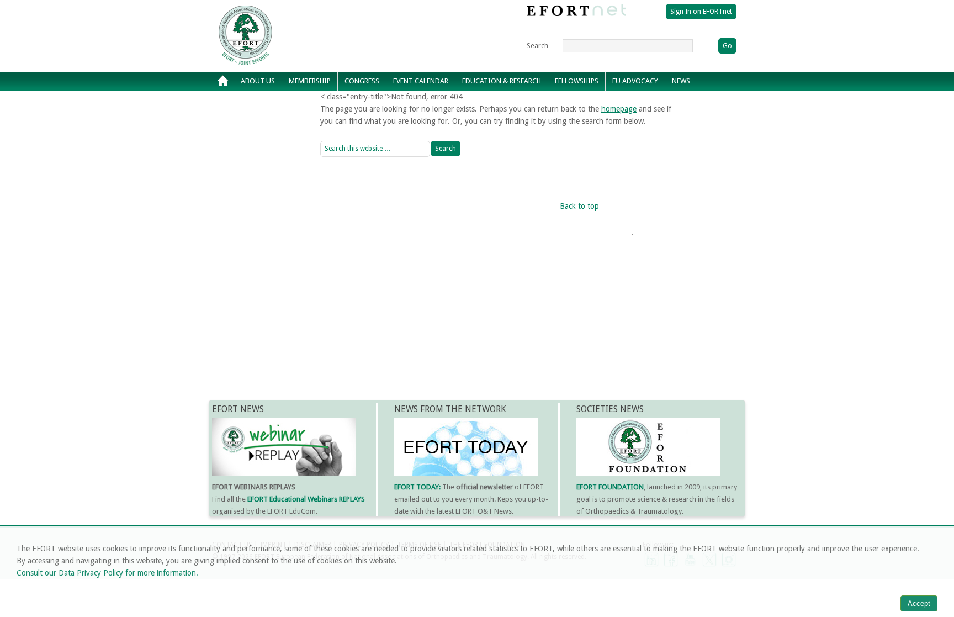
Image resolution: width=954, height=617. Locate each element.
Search (537, 45)
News (677, 84)
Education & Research (498, 84)
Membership (306, 84)
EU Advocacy (632, 84)
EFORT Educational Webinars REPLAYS (306, 499)
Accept (919, 603)
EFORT (308, 13)
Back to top (579, 206)
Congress (358, 84)
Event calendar (417, 84)
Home (223, 81)
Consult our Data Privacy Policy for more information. (107, 572)
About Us (254, 84)
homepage (619, 108)
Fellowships (573, 84)
